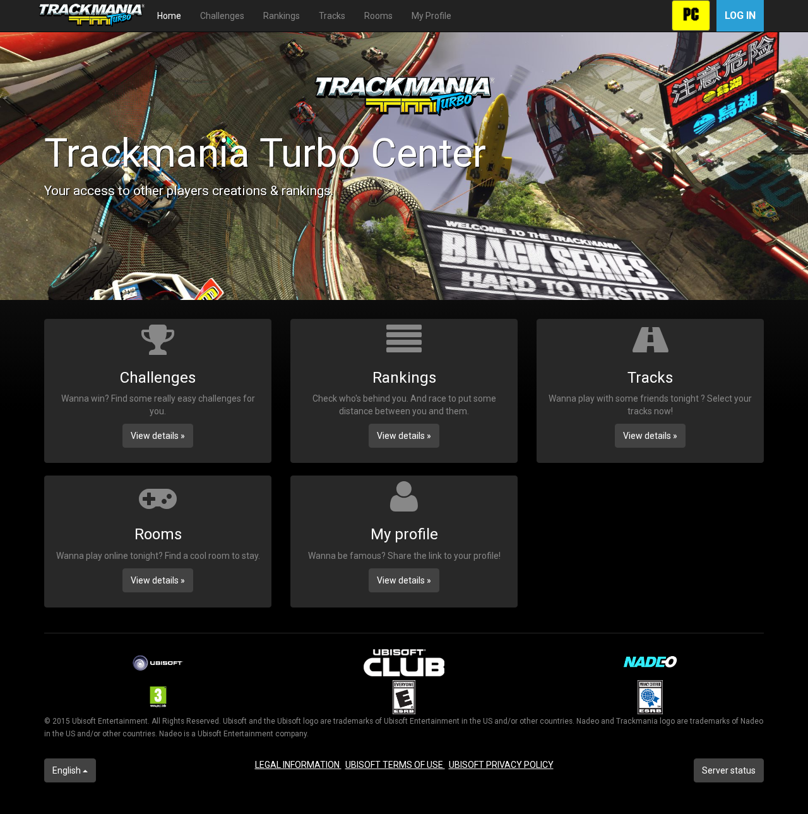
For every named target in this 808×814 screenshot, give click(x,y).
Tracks (332, 16)
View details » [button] (158, 436)
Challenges (222, 16)
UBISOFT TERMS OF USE (395, 765)
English (67, 770)
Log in (740, 15)
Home (169, 16)
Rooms (378, 16)
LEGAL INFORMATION (298, 765)
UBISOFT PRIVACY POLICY (501, 765)
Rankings (281, 16)
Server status (729, 770)
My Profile (431, 16)
